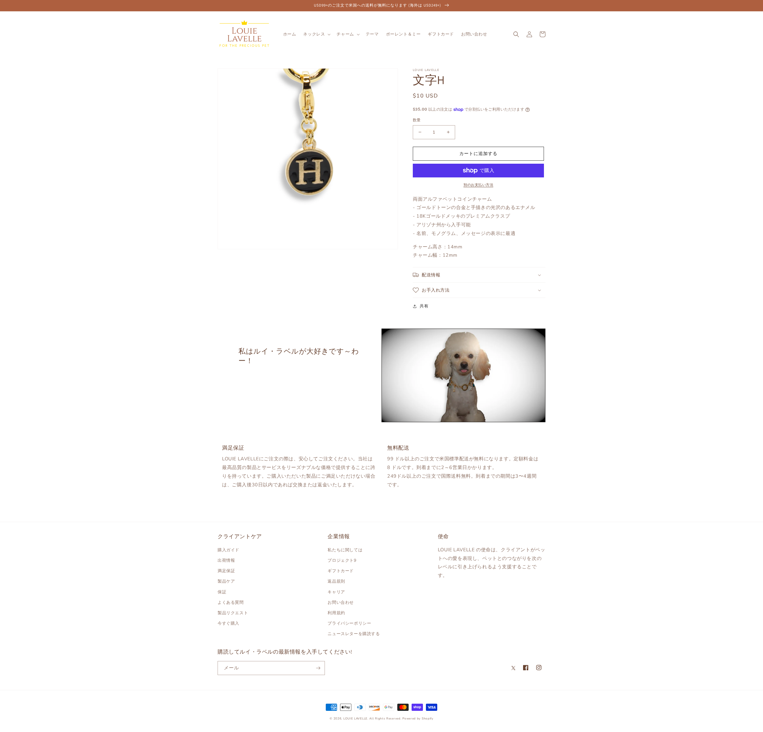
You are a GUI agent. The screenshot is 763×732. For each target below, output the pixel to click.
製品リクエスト (233, 613)
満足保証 (226, 571)
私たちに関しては (345, 550)
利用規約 (336, 613)
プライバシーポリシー (349, 623)
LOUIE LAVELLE (355, 718)
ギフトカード (341, 571)
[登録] (318, 668)
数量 (417, 120)
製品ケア (226, 581)
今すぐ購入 (228, 623)
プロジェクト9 (342, 560)
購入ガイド (228, 550)
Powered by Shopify (417, 718)
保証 (222, 592)
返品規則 (336, 581)
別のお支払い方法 (478, 184)
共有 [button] (424, 306)
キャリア (336, 592)
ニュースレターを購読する (354, 634)
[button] (316, 34)
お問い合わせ (341, 602)
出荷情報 (226, 560)
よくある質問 (231, 602)
